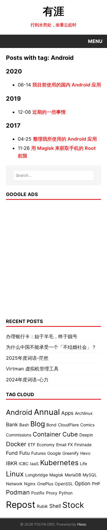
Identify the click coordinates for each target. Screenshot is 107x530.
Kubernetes (59, 462)
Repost (20, 504)
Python (66, 492)
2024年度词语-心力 (27, 380)
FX (70, 444)
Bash (24, 424)
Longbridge (36, 474)
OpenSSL (64, 483)
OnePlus (45, 483)
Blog (37, 424)
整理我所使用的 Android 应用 (65, 139)
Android (19, 412)
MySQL (90, 474)
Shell (55, 506)
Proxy (51, 492)
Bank (12, 424)
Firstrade (83, 444)
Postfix (38, 492)
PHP (96, 483)
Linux (15, 474)
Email (61, 444)
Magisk (56, 474)
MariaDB (73, 474)
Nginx (30, 483)
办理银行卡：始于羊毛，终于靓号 (41, 336)
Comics (87, 424)
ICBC (24, 463)
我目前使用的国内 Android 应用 (66, 85)
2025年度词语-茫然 (27, 358)
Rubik (42, 506)
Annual (47, 412)
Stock (73, 505)
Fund (12, 453)
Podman (18, 492)
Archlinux (84, 413)
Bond (51, 424)
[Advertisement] (53, 259)
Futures (38, 453)
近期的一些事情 (49, 112)
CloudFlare (68, 424)
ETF (31, 444)
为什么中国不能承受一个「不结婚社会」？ (51, 347)
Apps (67, 413)
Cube (70, 434)
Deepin (86, 434)
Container (47, 434)
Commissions (18, 434)
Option (82, 483)
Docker (16, 444)
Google (54, 453)
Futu (24, 453)
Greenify (70, 453)
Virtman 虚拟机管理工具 (32, 369)
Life (83, 463)
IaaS (34, 463)
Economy (46, 444)
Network (14, 483)
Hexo (85, 453)
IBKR (11, 463)
